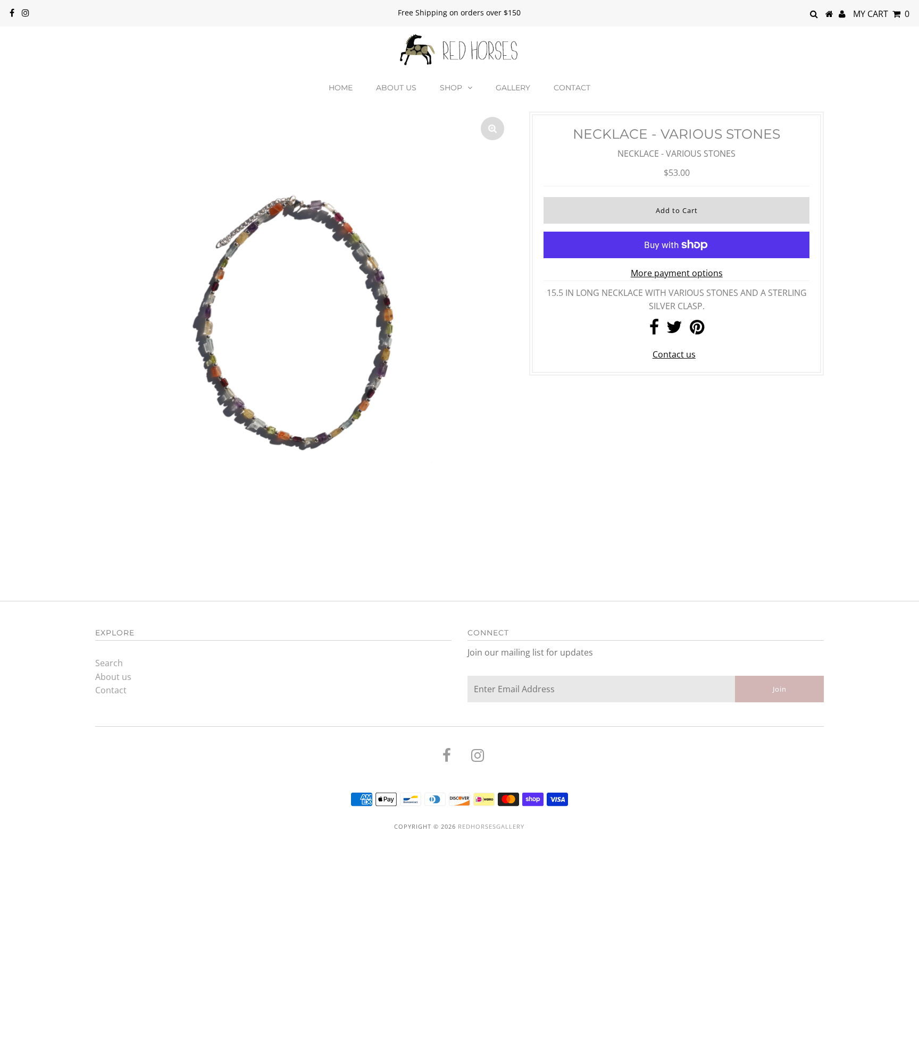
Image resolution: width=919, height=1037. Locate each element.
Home (341, 87)
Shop (451, 87)
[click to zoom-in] (492, 128)
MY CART (881, 14)
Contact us (674, 354)
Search (109, 663)
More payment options (677, 273)
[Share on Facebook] (654, 330)
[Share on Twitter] (674, 330)
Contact (572, 87)
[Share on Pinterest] (697, 330)
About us (396, 87)
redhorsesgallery (491, 826)
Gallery (513, 87)
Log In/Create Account (60, 1025)
